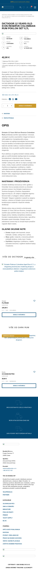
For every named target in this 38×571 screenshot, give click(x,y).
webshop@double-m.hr (9, 468)
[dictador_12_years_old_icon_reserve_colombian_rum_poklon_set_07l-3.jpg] (19, 50)
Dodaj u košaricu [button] (19, 314)
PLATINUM (5, 303)
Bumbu (3, 372)
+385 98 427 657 (8, 470)
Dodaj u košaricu (25, 105)
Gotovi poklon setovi (22, 14)
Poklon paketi (11, 14)
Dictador (29, 257)
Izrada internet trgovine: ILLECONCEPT (19, 567)
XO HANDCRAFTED (8, 374)
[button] (35, 7)
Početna (4, 14)
